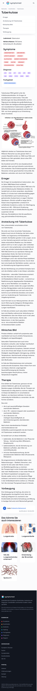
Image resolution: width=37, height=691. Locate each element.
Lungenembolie (28, 536)
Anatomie (6, 627)
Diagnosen (6, 635)
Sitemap (3, 677)
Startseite (4, 8)
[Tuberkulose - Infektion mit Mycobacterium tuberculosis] (18, 132)
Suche (3, 650)
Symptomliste (5, 653)
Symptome (6, 621)
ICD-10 (3, 659)
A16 (10, 73)
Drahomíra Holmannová (18, 508)
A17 (15, 73)
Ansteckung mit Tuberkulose (12, 21)
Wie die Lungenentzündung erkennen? (11, 557)
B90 (29, 73)
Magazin (5, 638)
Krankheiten (12, 8)
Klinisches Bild (8, 24)
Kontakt (3, 674)
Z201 (27, 76)
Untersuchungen (6, 671)
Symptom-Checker (6, 647)
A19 (24, 73)
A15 (5, 73)
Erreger (5, 17)
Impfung (5, 629)
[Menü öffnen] (3, 3)
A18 (19, 73)
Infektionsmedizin (10, 83)
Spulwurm (7, 578)
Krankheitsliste (5, 656)
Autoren (3, 668)
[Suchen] (34, 3)
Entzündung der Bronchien (27, 556)
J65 (5, 76)
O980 (10, 76)
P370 (16, 76)
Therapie (6, 28)
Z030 (21, 76)
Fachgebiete (6, 632)
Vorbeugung (7, 32)
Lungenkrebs (9, 536)
